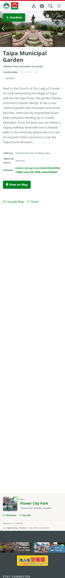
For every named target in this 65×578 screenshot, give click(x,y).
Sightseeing (12, 528)
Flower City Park (34, 503)
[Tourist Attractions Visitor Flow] (15, 547)
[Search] (51, 6)
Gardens (23, 528)
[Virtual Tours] (49, 547)
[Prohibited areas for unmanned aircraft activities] (32, 560)
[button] (34, 6)
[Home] (4, 528)
